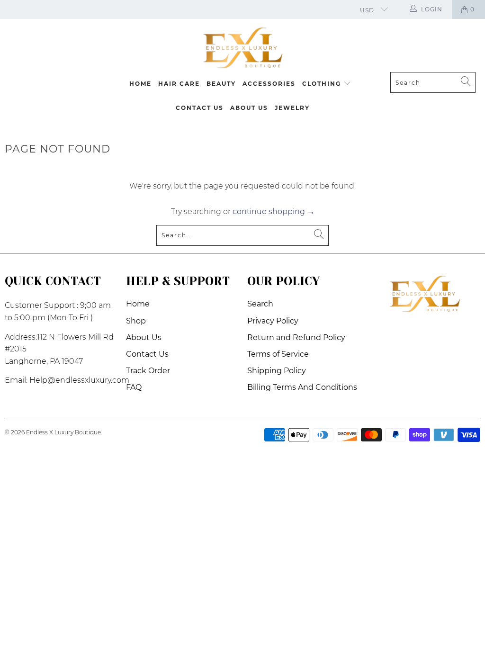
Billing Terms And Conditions (302, 387)
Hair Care (179, 83)
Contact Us (200, 107)
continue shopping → (273, 211)
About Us (249, 107)
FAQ (134, 387)
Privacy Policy (272, 320)
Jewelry (292, 107)
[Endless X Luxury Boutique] (242, 48)
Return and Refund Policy (296, 337)
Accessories (269, 83)
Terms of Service (278, 354)
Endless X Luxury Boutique (63, 432)
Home (140, 83)
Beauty (221, 83)
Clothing (322, 83)
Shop (136, 320)
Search (260, 303)
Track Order (148, 370)
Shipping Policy (276, 370)
